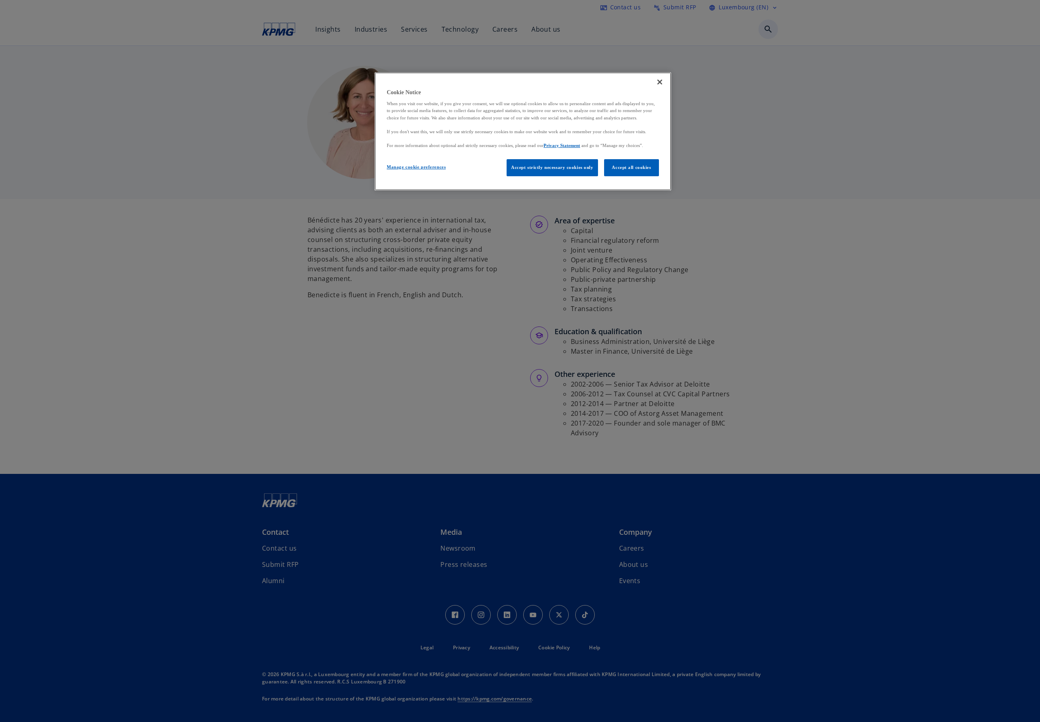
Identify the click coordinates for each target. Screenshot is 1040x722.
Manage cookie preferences (416, 166)
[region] (523, 131)
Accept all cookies (631, 167)
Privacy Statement (562, 145)
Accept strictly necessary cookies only (552, 167)
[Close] (660, 82)
